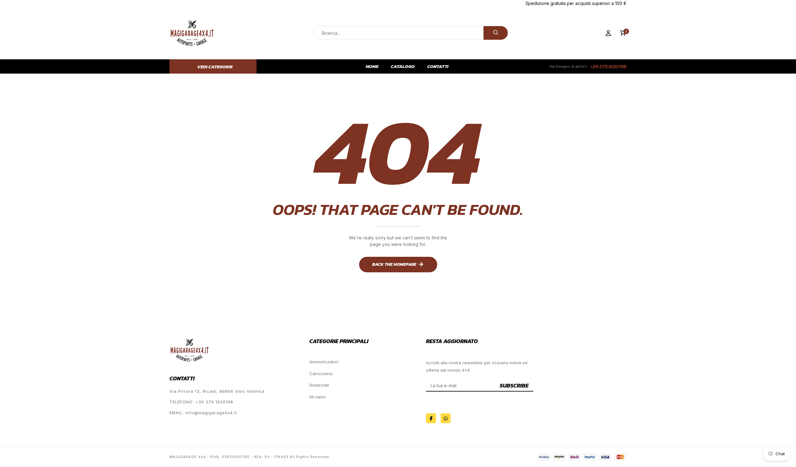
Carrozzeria (320, 373)
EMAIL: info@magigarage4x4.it (203, 412)
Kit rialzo (317, 396)
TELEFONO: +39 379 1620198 (201, 401)
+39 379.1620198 (608, 66)
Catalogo (403, 66)
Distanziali (319, 385)
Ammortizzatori (323, 361)
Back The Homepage (394, 264)
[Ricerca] (496, 33)
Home (372, 66)
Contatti (437, 66)
